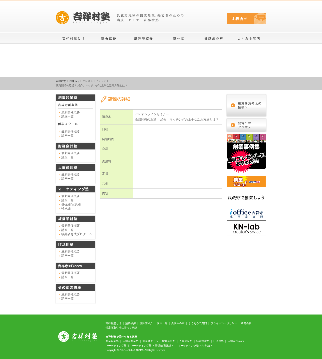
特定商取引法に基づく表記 (121, 327)
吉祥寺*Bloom (236, 341)
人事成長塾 (185, 341)
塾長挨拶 (108, 38)
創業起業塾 (112, 341)
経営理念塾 (202, 341)
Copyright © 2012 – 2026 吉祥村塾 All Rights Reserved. (136, 350)
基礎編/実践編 (71, 204)
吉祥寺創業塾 (130, 341)
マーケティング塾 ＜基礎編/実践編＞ (152, 345)
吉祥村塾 (61, 81)
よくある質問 (248, 38)
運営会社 (246, 323)
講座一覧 (178, 38)
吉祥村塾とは (73, 38)
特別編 (66, 208)
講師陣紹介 (143, 38)
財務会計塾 (168, 341)
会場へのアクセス (246, 125)
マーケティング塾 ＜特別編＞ (195, 345)
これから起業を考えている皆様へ (246, 105)
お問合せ (246, 18)
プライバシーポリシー (224, 323)
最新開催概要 (70, 112)
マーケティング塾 (116, 345)
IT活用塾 (218, 341)
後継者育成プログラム (76, 234)
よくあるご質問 (197, 323)
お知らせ (74, 81)
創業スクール (150, 341)
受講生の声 (213, 38)
